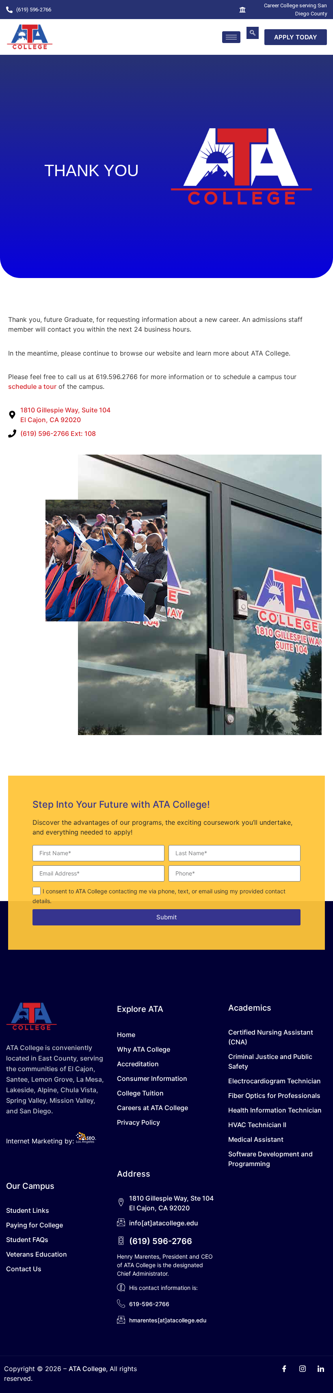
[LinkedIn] (321, 1369)
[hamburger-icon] (231, 37)
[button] (253, 33)
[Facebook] (284, 1369)
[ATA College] (30, 37)
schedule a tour (32, 386)
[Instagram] (302, 1369)
